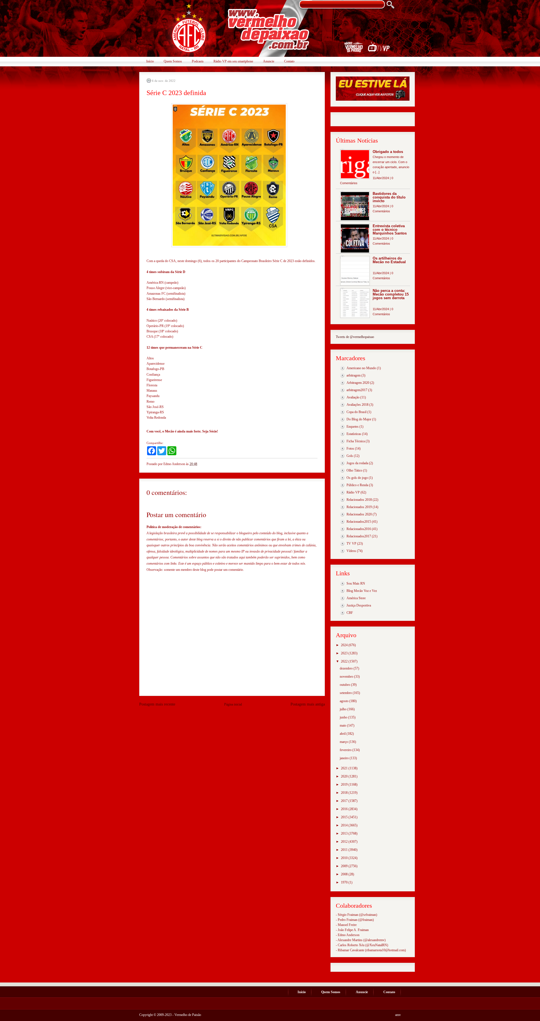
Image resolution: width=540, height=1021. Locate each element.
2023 (344, 653)
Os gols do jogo (357, 478)
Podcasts (198, 61)
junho (344, 717)
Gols (349, 456)
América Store (356, 598)
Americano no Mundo (361, 368)
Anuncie (268, 61)
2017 (344, 801)
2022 (344, 661)
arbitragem (353, 375)
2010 (344, 858)
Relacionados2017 (358, 536)
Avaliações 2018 (357, 405)
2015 (344, 817)
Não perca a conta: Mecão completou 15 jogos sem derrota (391, 294)
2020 (344, 776)
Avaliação (352, 397)
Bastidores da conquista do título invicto (389, 197)
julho (343, 709)
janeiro (345, 758)
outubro (345, 685)
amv (398, 1015)
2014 (344, 825)
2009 (344, 866)
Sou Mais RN (355, 583)
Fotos (350, 448)
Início (150, 61)
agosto (344, 701)
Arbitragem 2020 (357, 383)
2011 (344, 850)
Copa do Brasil (356, 412)
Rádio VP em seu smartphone (233, 61)
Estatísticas (353, 434)
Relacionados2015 (358, 522)
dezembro (347, 668)
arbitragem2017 (356, 390)
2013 (344, 833)
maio (343, 725)
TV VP (351, 544)
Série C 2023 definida (176, 92)
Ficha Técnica (355, 441)
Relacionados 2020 (359, 514)
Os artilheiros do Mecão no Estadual (389, 260)
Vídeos (351, 551)
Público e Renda (357, 485)
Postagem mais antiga (308, 704)
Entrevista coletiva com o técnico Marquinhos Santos (390, 229)
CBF (349, 613)
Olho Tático (354, 470)
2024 (344, 645)
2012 (344, 842)
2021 (344, 768)
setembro (346, 693)
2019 (344, 784)
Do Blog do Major (358, 419)
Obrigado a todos (388, 152)
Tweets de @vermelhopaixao (355, 337)
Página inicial (233, 704)
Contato (289, 61)
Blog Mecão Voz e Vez (361, 591)
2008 (344, 874)
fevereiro (346, 750)
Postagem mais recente (157, 704)
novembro (347, 677)
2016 (344, 809)
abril (343, 734)
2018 (344, 793)
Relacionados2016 (358, 529)
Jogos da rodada (357, 463)
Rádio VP (353, 492)
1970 (344, 882)
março (344, 742)
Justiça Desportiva (358, 605)
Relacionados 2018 (359, 500)
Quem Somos (173, 61)
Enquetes (352, 427)
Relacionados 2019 (359, 507)
